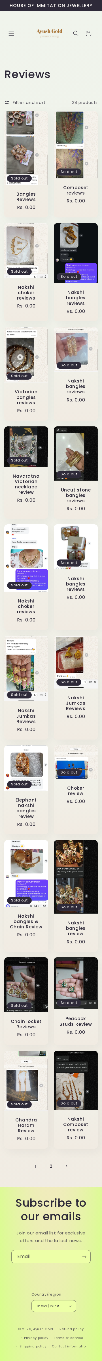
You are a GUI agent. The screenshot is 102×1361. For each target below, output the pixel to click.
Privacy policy (36, 1338)
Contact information (70, 1346)
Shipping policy (33, 1346)
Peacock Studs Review (76, 1021)
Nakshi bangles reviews (76, 298)
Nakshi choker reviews (26, 293)
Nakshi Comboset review (75, 1124)
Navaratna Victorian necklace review (26, 484)
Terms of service (68, 1338)
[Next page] (66, 1166)
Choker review (75, 790)
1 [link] (36, 1166)
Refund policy (72, 1329)
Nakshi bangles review (76, 928)
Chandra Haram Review (26, 1125)
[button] (11, 33)
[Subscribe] (84, 1256)
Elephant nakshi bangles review (26, 808)
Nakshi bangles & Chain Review (26, 921)
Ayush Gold (43, 1329)
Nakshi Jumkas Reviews (26, 716)
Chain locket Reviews (26, 1024)
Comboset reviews (75, 190)
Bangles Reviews (26, 196)
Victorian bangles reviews (26, 397)
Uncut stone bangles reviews (76, 495)
